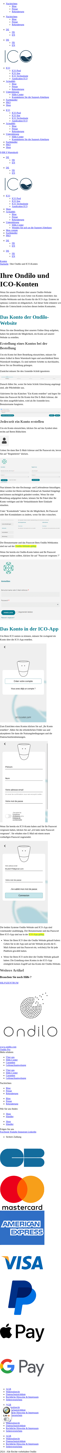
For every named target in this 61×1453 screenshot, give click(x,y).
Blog (14, 6)
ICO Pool (16, 70)
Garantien (10, 1062)
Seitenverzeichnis (14, 1399)
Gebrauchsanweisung (16, 1065)
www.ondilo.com (8, 1047)
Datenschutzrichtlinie (16, 1394)
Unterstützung (12, 92)
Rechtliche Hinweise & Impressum (22, 1397)
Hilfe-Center (18, 94)
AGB (8, 1389)
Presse (15, 9)
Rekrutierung (18, 11)
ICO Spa (16, 73)
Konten (3, 261)
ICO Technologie (20, 76)
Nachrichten (11, 3)
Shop (8, 105)
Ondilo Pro (5, 1049)
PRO (8, 102)
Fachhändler (11, 100)
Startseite (4, 264)
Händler (9, 1116)
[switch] (6, 1419)
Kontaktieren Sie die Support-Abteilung (30, 97)
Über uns (10, 1057)
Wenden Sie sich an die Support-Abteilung (32, 227)
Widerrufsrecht (13, 1391)
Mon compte (12, 230)
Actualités (10, 81)
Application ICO (20, 78)
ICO (8, 68)
